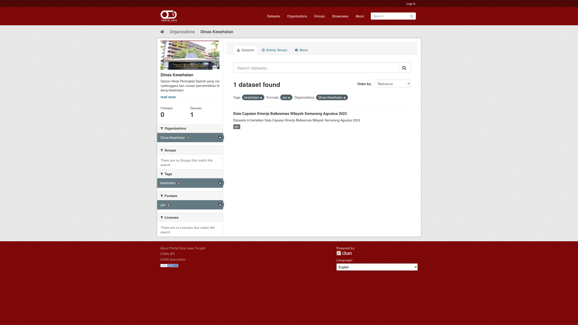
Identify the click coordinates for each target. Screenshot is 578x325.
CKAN (344, 253)
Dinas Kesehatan (216, 32)
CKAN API (167, 253)
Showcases (340, 16)
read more (168, 97)
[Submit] (412, 16)
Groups (319, 16)
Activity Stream (276, 50)
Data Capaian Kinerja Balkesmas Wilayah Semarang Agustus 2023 (290, 113)
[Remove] (261, 97)
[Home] (162, 31)
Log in (410, 3)
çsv (237, 126)
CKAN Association (173, 259)
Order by (364, 83)
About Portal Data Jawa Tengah (183, 248)
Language (344, 260)
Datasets (273, 16)
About (360, 16)
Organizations (297, 16)
